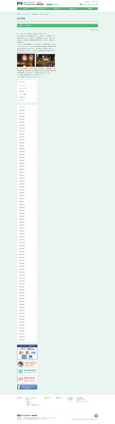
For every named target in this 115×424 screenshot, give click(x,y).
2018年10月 (22, 210)
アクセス (70, 401)
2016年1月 (21, 307)
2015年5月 (21, 325)
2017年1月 (21, 272)
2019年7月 (21, 189)
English (55, 4)
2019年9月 (21, 184)
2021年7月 (21, 140)
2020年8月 (21, 157)
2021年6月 (21, 142)
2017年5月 (21, 260)
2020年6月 (21, 163)
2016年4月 (21, 298)
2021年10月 (22, 131)
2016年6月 (21, 292)
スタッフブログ (26, 14)
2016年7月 (21, 289)
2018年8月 (21, 216)
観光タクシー (57, 8)
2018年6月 (21, 222)
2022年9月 (21, 116)
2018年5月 (21, 225)
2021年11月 (22, 128)
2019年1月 (21, 201)
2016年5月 (21, 295)
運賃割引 (28, 403)
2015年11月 (22, 310)
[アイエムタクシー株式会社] (30, 5)
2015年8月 (21, 319)
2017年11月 (22, 242)
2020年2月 (21, 172)
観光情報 (35, 14)
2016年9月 (21, 284)
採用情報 (90, 8)
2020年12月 (22, 148)
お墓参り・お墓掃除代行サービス (34, 404)
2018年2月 (21, 234)
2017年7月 (21, 254)
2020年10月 (22, 154)
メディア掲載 (22, 94)
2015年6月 (21, 322)
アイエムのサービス (41, 8)
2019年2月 (21, 198)
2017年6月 (21, 257)
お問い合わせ (95, 1)
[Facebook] (27, 389)
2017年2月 (21, 269)
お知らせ (21, 100)
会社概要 (70, 399)
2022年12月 (22, 110)
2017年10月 (22, 245)
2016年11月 (22, 278)
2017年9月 (21, 248)
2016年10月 (22, 281)
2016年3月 (21, 301)
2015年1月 (21, 334)
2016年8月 (21, 287)
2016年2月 (21, 304)
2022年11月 (22, 113)
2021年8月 (21, 137)
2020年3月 (21, 169)
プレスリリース (23, 85)
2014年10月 (22, 339)
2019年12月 (22, 178)
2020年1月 (21, 175)
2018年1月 (21, 237)
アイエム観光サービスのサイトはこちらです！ (29, 77)
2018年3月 (21, 231)
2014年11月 (22, 336)
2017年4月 (21, 263)
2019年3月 (21, 195)
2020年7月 (21, 160)
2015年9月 (21, 316)
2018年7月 (21, 219)
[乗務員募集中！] (27, 367)
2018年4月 (21, 228)
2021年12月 (22, 125)
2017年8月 (21, 251)
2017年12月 (22, 239)
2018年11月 (22, 207)
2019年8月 (21, 187)
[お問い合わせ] (27, 382)
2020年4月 (21, 166)
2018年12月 (22, 204)
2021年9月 (21, 134)
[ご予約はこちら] (27, 374)
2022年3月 (21, 119)
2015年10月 (22, 313)
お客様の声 (22, 97)
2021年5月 (21, 145)
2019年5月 (21, 192)
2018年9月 (21, 213)
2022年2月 (21, 122)
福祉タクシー (74, 8)
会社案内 (87, 1)
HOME (25, 8)
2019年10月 (22, 181)
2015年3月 (21, 331)
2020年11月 (22, 151)
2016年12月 (22, 275)
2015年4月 (21, 328)
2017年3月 (21, 266)
